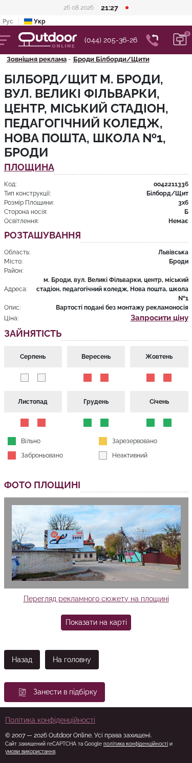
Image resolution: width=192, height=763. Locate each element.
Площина (29, 167)
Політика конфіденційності (50, 720)
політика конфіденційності (135, 744)
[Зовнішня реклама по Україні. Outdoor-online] (51, 40)
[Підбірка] (180, 40)
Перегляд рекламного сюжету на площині (96, 599)
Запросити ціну (159, 317)
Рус (8, 21)
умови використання (30, 751)
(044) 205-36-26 (110, 40)
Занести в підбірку (65, 692)
